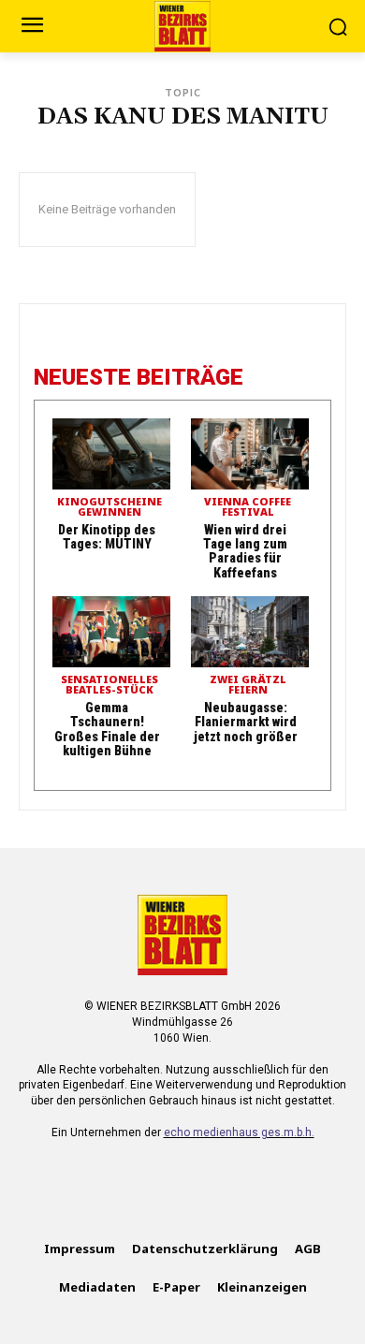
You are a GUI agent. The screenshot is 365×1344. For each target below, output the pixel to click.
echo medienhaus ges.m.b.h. (239, 1132)
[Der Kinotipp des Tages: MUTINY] (111, 453)
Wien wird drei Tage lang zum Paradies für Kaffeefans (245, 551)
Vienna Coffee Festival (247, 507)
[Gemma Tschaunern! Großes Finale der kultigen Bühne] (111, 631)
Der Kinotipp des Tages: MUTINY (106, 536)
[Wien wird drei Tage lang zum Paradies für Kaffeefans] (250, 453)
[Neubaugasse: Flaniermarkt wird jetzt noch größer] (250, 631)
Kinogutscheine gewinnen (109, 507)
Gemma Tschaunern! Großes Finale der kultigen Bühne (107, 729)
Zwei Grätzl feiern (248, 685)
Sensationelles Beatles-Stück (109, 685)
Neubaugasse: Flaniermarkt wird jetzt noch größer (246, 722)
